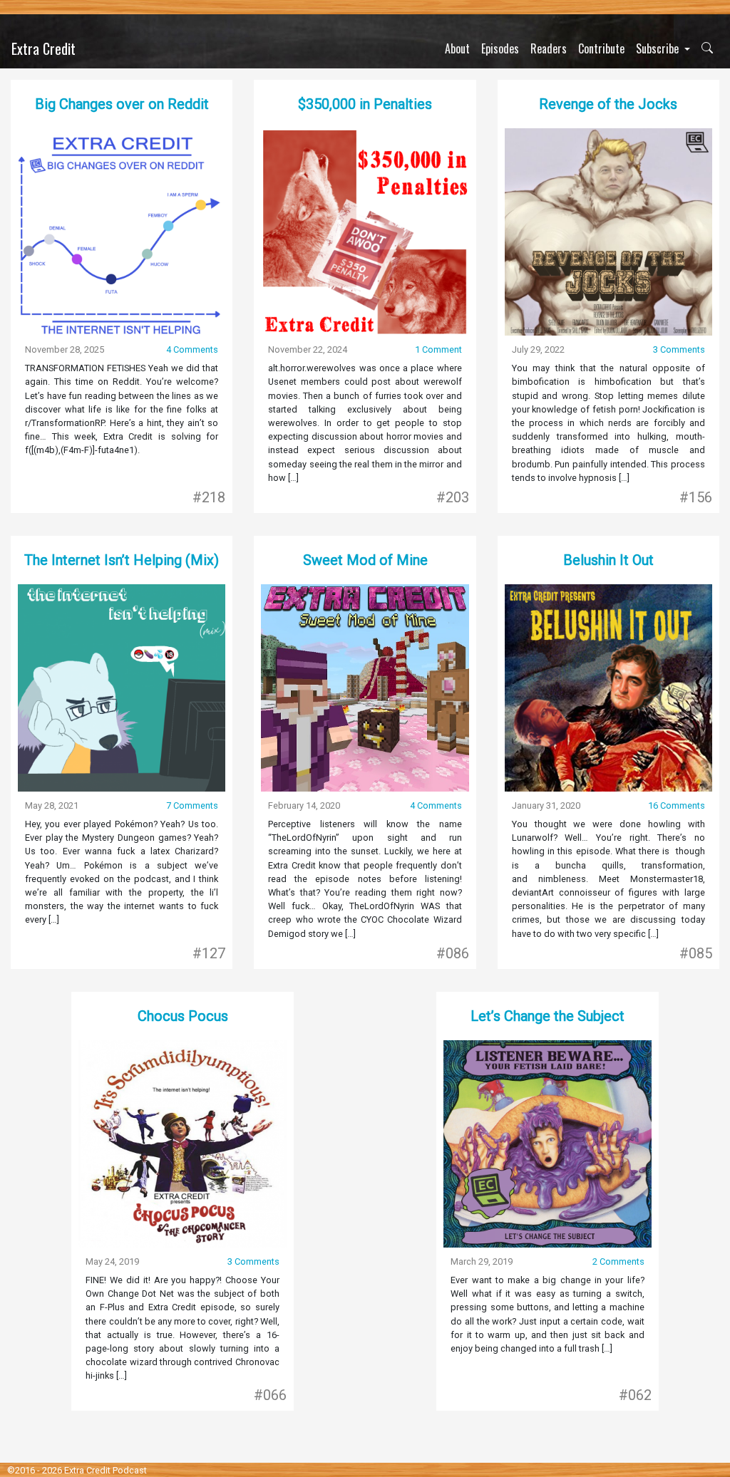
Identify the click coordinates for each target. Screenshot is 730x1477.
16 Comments (676, 805)
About (457, 48)
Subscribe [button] (659, 48)
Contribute (601, 48)
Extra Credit (43, 48)
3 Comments (679, 349)
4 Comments (192, 349)
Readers (548, 48)
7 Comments (192, 805)
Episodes (500, 48)
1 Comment (438, 349)
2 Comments (618, 1261)
